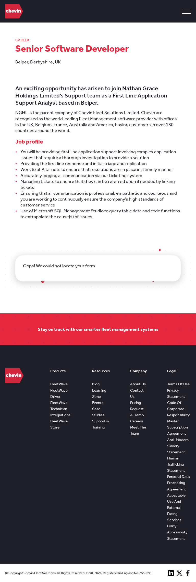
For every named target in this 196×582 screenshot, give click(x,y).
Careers (136, 421)
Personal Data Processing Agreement (178, 482)
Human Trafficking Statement (176, 464)
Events (97, 402)
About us (138, 384)
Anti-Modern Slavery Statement (178, 445)
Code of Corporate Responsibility (178, 408)
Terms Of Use (178, 384)
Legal (171, 371)
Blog (96, 384)
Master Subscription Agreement (177, 427)
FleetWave (59, 384)
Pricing (135, 402)
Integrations (60, 415)
